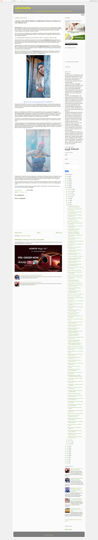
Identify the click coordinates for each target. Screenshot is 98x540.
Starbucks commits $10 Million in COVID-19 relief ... (74, 288)
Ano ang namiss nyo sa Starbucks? (74, 283)
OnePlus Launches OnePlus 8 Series (75, 346)
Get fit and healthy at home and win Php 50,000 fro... (74, 226)
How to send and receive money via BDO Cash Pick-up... (74, 322)
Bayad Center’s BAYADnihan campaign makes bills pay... (73, 232)
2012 (67, 459)
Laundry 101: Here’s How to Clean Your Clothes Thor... (74, 396)
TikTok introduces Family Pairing (74, 270)
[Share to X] (29, 190)
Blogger (51, 535)
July (68, 198)
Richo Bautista (21, 192)
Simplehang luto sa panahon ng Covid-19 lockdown (74, 310)
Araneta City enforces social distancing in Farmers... (73, 416)
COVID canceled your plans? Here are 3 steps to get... (74, 212)
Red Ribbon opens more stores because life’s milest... (74, 254)
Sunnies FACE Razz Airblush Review (75, 275)
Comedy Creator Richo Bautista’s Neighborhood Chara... (74, 259)
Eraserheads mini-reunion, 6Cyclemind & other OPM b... (74, 206)
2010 (67, 463)
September (70, 194)
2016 (67, 451)
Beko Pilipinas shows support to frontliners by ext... (74, 248)
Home (38, 232)
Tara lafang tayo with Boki (72, 221)
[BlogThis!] (28, 190)
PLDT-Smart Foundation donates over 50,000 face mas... (74, 265)
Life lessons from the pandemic (74, 295)
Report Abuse (68, 529)
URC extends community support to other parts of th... (74, 437)
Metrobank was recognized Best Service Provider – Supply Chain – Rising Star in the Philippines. (77, 490)
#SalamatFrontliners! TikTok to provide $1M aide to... (73, 370)
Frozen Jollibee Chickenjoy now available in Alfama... (74, 291)
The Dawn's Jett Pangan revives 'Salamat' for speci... (74, 262)
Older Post (59, 232)
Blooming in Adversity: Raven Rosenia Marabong (73, 328)
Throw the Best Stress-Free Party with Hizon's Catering (76, 499)
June (69, 200)
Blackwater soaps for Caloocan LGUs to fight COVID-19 (75, 399)
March (69, 440)
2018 (67, 448)
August (69, 196)
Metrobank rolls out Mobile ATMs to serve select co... (74, 209)
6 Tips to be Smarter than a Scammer (75, 256)
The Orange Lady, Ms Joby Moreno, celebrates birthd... (75, 391)
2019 (67, 446)
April (68, 204)
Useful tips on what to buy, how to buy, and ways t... (74, 388)
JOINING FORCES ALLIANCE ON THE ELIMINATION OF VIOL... (74, 344)
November (70, 191)
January (69, 443)
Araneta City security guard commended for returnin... (73, 280)
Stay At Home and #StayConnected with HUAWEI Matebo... (74, 332)
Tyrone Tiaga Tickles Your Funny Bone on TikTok (74, 238)
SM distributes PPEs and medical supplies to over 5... (74, 434)
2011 (67, 461)
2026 (67, 176)
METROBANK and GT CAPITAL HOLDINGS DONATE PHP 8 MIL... (75, 376)
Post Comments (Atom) (25, 235)
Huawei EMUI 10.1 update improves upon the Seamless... (75, 285)
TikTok (26, 192)
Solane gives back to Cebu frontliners (75, 294)
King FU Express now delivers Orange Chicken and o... (73, 229)
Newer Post (18, 232)
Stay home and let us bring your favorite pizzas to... (74, 361)
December (70, 189)
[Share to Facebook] (31, 190)
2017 (67, 450)
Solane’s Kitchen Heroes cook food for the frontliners (74, 405)
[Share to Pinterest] (32, 190)
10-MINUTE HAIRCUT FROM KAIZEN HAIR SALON (31, 275)
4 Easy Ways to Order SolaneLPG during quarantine (74, 251)
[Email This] (27, 190)
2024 (67, 180)
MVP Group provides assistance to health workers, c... (74, 419)
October (69, 193)
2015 (67, 453)
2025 (67, 178)
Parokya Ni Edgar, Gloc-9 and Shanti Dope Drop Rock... (75, 422)
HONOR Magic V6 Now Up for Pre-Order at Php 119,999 (29, 239)
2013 (67, 457)
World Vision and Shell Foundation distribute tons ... (74, 215)
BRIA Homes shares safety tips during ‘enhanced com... (75, 338)
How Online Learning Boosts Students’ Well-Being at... (73, 335)
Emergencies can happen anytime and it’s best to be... (74, 325)
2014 (67, 455)
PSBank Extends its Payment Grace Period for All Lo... (74, 355)
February (69, 441)
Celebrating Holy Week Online (73, 393)
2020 (67, 187)
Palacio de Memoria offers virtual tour (75, 413)
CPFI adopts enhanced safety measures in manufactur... (73, 341)
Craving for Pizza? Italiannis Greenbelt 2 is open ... (73, 313)
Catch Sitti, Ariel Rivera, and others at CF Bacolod (30, 282)
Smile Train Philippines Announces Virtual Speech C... (74, 431)
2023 (67, 182)
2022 (67, 183)
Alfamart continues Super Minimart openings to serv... (74, 218)
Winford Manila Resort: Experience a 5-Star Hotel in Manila (76, 509)
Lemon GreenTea (23, 8)
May (68, 202)
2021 (67, 185)
